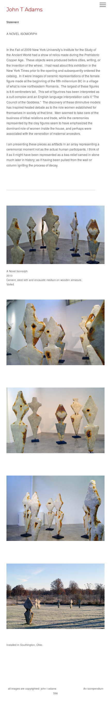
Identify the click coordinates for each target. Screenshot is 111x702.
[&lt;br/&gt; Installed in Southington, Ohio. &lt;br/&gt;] (55, 596)
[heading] (24, 10)
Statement (12, 22)
